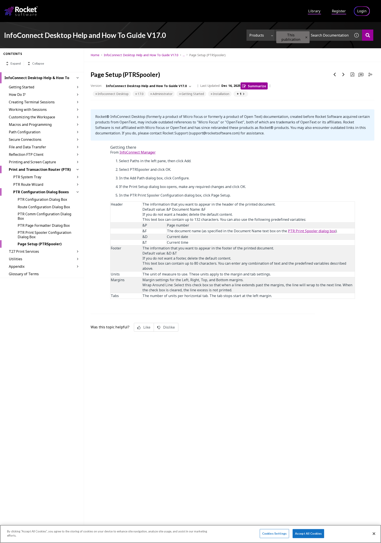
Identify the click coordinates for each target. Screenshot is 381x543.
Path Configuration (24, 132)
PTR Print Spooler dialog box (312, 231)
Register (339, 11)
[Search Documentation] (367, 35)
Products (256, 35)
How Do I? (17, 94)
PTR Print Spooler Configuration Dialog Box (44, 234)
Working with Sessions (28, 109)
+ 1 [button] (239, 94)
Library (314, 11)
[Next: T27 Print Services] (343, 74)
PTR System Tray (27, 177)
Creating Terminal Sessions (32, 102)
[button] (306, 37)
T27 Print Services (24, 251)
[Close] (374, 533)
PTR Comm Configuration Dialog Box (44, 216)
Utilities (15, 259)
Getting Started (21, 87)
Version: (96, 86)
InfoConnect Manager (138, 152)
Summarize (257, 86)
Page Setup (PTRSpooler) (40, 244)
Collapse (38, 63)
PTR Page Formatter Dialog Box (44, 225)
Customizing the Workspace (32, 117)
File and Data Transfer (27, 147)
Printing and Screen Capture (32, 162)
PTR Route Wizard (28, 184)
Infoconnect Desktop (113, 94)
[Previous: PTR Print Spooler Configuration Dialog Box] (334, 74)
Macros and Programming (30, 124)
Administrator (162, 94)
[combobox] (313, 35)
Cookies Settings (274, 533)
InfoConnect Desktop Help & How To (36, 77)
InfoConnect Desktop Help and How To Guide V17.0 (141, 55)
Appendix (16, 266)
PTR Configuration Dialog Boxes (41, 192)
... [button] (184, 55)
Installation (221, 94)
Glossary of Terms (24, 274)
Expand (16, 63)
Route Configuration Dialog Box (44, 207)
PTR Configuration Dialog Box (42, 199)
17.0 (141, 94)
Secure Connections (25, 139)
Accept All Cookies (308, 533)
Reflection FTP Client (26, 154)
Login (361, 11)
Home (95, 55)
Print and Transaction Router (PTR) (40, 169)
